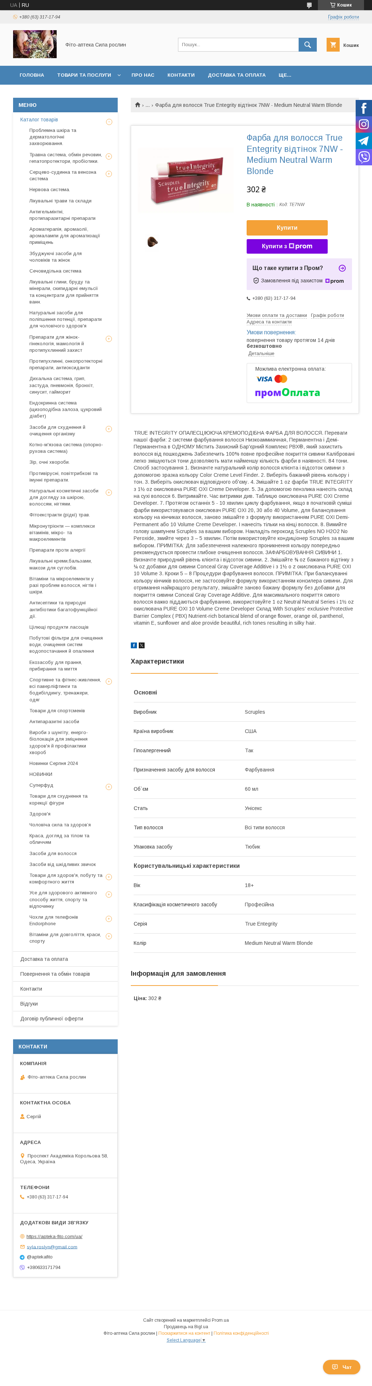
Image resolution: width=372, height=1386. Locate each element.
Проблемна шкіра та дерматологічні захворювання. (52, 137)
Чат (347, 1367)
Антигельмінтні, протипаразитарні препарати (62, 215)
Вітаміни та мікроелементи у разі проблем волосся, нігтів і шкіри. (62, 585)
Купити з (274, 246)
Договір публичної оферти (51, 1019)
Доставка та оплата (237, 75)
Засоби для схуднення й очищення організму (57, 430)
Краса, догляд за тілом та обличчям (59, 839)
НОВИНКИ (40, 774)
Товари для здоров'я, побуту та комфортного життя (65, 879)
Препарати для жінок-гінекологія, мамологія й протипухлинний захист (56, 343)
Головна (32, 75)
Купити (287, 228)
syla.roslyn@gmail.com (52, 1246)
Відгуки (29, 1004)
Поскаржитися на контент (184, 1333)
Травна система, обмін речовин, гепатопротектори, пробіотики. (65, 158)
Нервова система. (49, 189)
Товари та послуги (84, 75)
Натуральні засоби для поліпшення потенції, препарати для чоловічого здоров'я (65, 319)
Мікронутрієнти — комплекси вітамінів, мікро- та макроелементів (62, 532)
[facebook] (134, 646)
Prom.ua (220, 1320)
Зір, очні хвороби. (49, 462)
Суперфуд (41, 785)
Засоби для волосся (53, 853)
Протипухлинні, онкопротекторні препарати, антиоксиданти (65, 364)
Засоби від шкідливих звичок (62, 864)
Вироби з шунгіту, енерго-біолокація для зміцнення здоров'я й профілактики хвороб (58, 742)
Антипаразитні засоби (54, 721)
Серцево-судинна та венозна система (62, 175)
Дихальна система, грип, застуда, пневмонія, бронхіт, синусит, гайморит (61, 385)
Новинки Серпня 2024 (53, 763)
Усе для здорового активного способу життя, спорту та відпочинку (63, 899)
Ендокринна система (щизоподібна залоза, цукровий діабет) (65, 409)
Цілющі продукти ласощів (59, 627)
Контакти (181, 75)
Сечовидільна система (55, 271)
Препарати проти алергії (57, 550)
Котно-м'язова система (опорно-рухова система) (66, 448)
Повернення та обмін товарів (55, 974)
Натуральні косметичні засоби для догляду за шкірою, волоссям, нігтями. (63, 497)
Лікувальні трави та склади (60, 201)
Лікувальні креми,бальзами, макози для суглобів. (60, 564)
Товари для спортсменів (57, 710)
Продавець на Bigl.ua (186, 1326)
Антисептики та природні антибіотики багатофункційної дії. (63, 609)
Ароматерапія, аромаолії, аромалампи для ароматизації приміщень (64, 235)
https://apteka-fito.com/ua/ (54, 1236)
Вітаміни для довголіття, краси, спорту (65, 938)
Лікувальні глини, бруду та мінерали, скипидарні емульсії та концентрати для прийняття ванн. (63, 292)
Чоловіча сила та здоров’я (60, 824)
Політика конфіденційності (241, 1333)
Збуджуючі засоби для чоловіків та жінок (55, 257)
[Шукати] (308, 45)
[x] (142, 646)
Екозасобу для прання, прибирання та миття (55, 666)
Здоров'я (39, 814)
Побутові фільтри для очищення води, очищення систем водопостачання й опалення (66, 644)
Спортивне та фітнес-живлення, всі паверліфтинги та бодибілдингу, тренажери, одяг (65, 689)
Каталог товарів (39, 119)
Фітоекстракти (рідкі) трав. (59, 514)
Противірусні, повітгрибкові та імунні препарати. (63, 477)
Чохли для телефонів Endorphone (53, 920)
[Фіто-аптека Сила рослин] (35, 56)
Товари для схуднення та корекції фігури (58, 799)
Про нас (143, 75)
